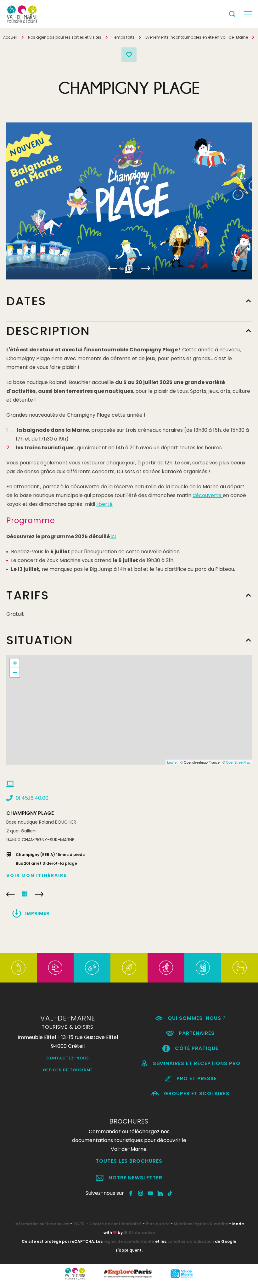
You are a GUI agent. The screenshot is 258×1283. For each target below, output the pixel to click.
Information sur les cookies (41, 1223)
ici (113, 536)
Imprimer (37, 913)
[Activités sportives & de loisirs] (166, 968)
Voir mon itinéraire (36, 875)
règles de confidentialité (129, 1241)
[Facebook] (131, 1193)
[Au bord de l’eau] (92, 968)
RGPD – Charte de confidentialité (107, 1223)
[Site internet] (10, 784)
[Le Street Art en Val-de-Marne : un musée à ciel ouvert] (18, 968)
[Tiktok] (170, 1193)
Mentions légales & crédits (201, 1223)
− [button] (15, 672)
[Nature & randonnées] (129, 968)
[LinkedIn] (160, 1193)
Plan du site (158, 1223)
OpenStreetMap (238, 762)
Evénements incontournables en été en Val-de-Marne (196, 37)
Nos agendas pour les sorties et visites (64, 37)
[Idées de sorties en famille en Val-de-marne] (202, 968)
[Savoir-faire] (239, 968)
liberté (104, 504)
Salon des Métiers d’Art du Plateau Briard (10, 894)
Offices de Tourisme (68, 1070)
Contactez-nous (67, 1058)
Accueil (10, 37)
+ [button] (15, 663)
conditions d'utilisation (190, 1241)
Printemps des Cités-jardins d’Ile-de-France (39, 894)
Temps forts (123, 37)
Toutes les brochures (129, 1161)
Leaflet (172, 762)
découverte (208, 495)
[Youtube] (150, 1193)
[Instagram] (140, 1193)
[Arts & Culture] (55, 968)
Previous (113, 268)
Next (146, 268)
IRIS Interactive (139, 1232)
